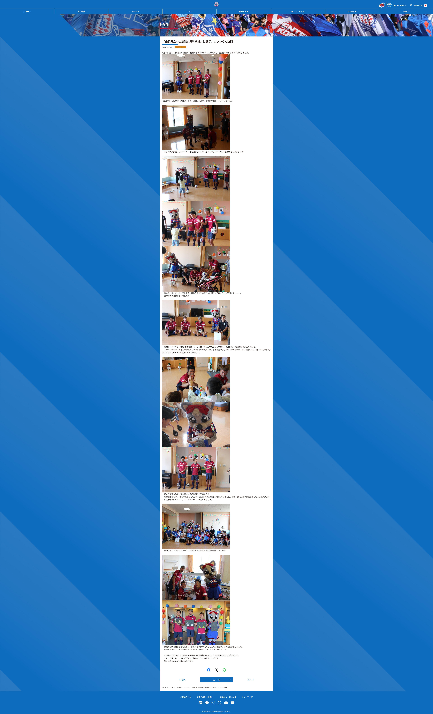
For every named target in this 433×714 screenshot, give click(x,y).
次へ (249, 679)
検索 (412, 5)
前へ (183, 679)
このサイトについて (228, 697)
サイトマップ (247, 697)
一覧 (218, 679)
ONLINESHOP (399, 5)
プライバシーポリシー (206, 697)
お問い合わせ (185, 697)
